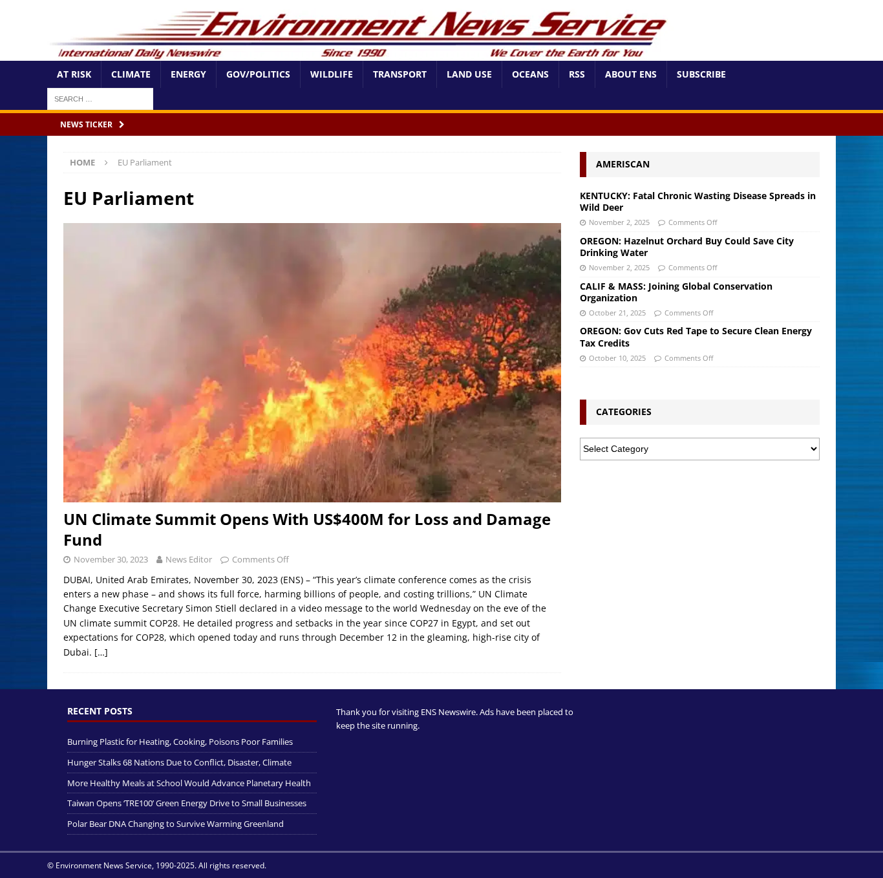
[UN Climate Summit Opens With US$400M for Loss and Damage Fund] (312, 363)
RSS (577, 74)
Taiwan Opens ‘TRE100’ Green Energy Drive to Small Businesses (186, 803)
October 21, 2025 (617, 312)
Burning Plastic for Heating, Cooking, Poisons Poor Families (180, 741)
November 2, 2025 (619, 222)
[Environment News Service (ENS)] (360, 53)
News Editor (188, 559)
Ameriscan (623, 164)
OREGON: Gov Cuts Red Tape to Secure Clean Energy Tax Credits (696, 336)
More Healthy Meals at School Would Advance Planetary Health (189, 783)
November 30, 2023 (111, 559)
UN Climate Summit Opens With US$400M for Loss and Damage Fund (307, 529)
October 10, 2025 (617, 358)
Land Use (469, 74)
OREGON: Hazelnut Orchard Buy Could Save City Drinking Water (687, 247)
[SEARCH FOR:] (100, 98)
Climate (131, 74)
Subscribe (701, 74)
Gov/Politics (258, 74)
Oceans (530, 74)
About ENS (631, 74)
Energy (188, 74)
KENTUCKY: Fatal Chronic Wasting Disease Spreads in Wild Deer (698, 201)
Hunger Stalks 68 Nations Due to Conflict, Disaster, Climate (179, 762)
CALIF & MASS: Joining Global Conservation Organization (676, 292)
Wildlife (331, 74)
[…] (101, 652)
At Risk (74, 74)
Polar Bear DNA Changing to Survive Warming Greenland (175, 824)
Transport (400, 74)
